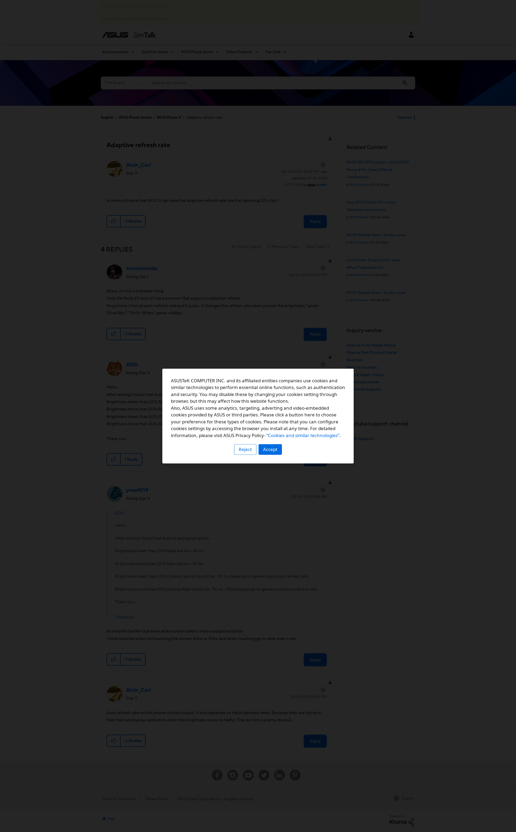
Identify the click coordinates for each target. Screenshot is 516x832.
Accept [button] (270, 449)
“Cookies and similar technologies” (302, 435)
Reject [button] (245, 449)
